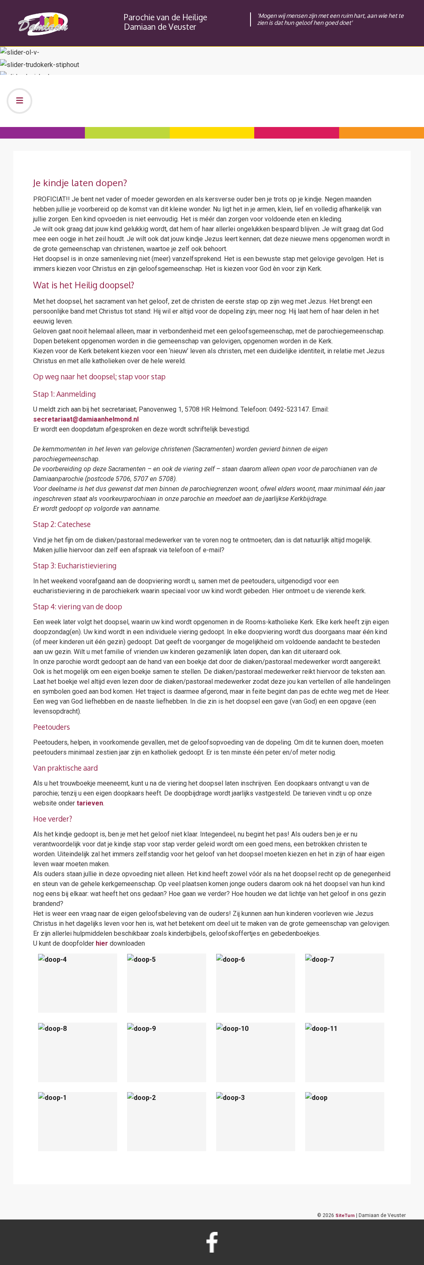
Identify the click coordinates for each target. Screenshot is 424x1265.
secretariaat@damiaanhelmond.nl (86, 419)
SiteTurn (345, 1215)
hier (102, 943)
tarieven (90, 803)
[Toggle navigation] (19, 101)
